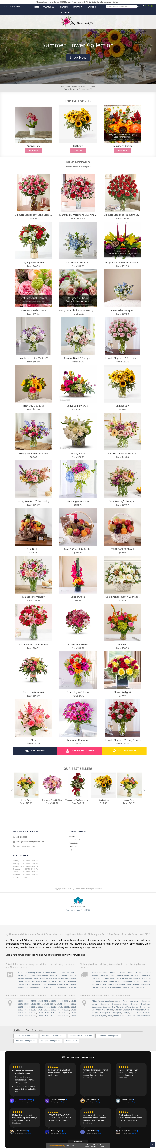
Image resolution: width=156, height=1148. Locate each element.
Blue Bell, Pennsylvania (25, 1041)
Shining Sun (122, 405)
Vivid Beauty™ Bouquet (122, 501)
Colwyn (126, 1013)
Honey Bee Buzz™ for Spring (33, 501)
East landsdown (143, 1016)
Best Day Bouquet (33, 405)
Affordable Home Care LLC (53, 973)
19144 (39, 1004)
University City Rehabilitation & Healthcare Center (40, 984)
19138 (20, 1010)
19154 (33, 1007)
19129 (53, 1013)
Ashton (125, 1001)
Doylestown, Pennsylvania (108, 1036)
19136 (27, 1007)
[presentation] (12, 790)
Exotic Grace (78, 596)
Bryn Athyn (116, 1007)
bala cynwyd (135, 1001)
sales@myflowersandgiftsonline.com (30, 842)
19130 (53, 1010)
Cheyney (118, 1010)
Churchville (127, 1010)
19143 (40, 1001)
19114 (73, 1007)
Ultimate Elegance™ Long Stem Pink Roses (33, 214)
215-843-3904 (21, 837)
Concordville (136, 1013)
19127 (20, 1016)
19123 (27, 1013)
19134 (46, 1001)
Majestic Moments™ (33, 596)
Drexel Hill (131, 1016)
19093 (33, 1016)
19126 (20, 1013)
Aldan (94, 1001)
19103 (66, 1010)
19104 (66, 1001)
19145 (20, 1004)
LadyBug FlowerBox (78, 405)
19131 (33, 1004)
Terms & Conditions (76, 840)
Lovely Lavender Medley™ (33, 358)
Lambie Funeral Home (141, 984)
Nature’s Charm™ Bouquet (122, 453)
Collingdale (116, 1013)
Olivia (33, 740)
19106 (46, 1013)
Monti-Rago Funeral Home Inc (105, 973)
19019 (27, 1016)
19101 (46, 1016)
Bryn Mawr (126, 1007)
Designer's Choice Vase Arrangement (78, 310)
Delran (116, 1016)
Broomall (106, 1007)
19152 (40, 1007)
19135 (67, 1004)
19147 (52, 1004)
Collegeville (105, 1013)
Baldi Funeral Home (120, 976)
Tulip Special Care (64, 976)
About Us (72, 837)
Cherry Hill (96, 1010)
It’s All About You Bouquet (33, 644)
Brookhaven (97, 1007)
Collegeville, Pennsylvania (81, 1036)
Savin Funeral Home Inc (114, 979)
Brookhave (145, 1004)
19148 (60, 1001)
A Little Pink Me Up (77, 644)
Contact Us (73, 846)
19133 (46, 1010)
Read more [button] (87, 1078)
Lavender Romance (78, 740)
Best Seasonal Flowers (33, 310)
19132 (66, 1007)
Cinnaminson (138, 1010)
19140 (73, 1001)
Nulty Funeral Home (136, 987)
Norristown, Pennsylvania (26, 1036)
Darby (109, 1016)
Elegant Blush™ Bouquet (78, 358)
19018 (60, 1016)
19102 (73, 1013)
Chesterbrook (107, 1010)
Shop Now (33, 150)
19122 (73, 1010)
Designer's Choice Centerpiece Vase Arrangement (122, 262)
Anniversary (33, 146)
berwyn (95, 1004)
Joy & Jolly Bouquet (33, 262)
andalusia (109, 1001)
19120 (20, 1001)
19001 (66, 1016)
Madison (122, 644)
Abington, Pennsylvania (50, 1041)
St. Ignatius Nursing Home (29, 973)
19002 (73, 1016)
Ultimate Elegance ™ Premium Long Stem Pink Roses (122, 358)
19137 (66, 1013)
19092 (40, 1016)
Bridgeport (116, 1004)
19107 (33, 1013)
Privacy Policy (74, 843)
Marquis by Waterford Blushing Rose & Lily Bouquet (78, 214)
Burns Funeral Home (100, 987)
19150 (60, 1010)
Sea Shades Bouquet (77, 262)
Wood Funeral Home (118, 987)
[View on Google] (47, 1100)
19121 (60, 1007)
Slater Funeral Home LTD (106, 981)
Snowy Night (78, 453)
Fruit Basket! (33, 549)
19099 (53, 1016)
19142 (27, 1010)
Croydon (102, 1016)
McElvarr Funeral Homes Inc (132, 973)
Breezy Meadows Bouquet (33, 453)
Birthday (64, 7)
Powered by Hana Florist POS (78, 910)
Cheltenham (145, 1007)
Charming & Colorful (77, 692)
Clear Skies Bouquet (122, 310)
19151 (47, 1007)
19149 (53, 1001)
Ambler (101, 1001)
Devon (123, 1016)
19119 (33, 1010)
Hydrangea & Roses (78, 501)
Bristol (125, 1004)
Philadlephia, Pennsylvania (53, 1036)
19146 (46, 1004)
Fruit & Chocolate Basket (78, 549)
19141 (20, 1007)
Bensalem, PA (71, 1041)
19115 (73, 1004)
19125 (40, 1010)
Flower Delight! (122, 692)
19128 (59, 1004)
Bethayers (105, 1004)
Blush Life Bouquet (33, 692)
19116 (53, 1007)
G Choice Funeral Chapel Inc (130, 981)
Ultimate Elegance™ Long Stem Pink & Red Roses (122, 740)
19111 (33, 1001)
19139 (26, 1004)
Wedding (92, 7)
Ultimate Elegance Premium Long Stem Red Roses (122, 214)
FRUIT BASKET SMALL (122, 549)
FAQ (70, 850)
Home (36, 7)
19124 (27, 1001)
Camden (135, 1007)
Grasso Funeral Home (122, 984)
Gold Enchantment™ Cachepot (122, 596)
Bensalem (146, 1001)
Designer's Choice (122, 146)
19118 (60, 1013)
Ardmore (118, 1001)
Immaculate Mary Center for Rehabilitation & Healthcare (50, 981)
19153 (40, 1013)
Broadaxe (135, 1004)
